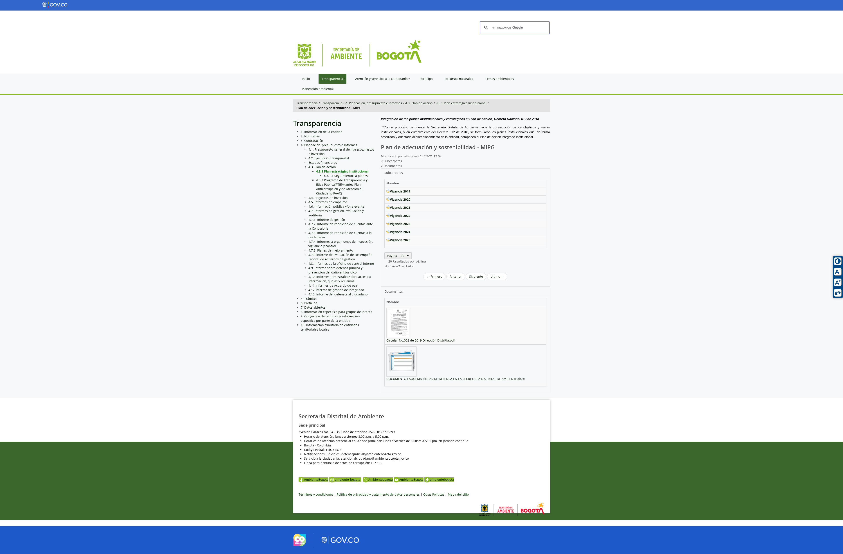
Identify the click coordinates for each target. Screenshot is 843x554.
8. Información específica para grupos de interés (336, 312)
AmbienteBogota (316, 479)
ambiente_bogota (348, 479)
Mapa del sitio (458, 494)
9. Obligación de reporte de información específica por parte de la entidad (330, 318)
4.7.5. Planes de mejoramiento (330, 250)
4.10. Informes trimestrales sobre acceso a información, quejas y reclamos (339, 279)
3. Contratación (312, 140)
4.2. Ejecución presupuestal (328, 158)
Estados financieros (322, 162)
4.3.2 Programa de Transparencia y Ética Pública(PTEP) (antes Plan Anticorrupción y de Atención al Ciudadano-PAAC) (341, 186)
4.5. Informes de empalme (327, 202)
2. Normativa (310, 136)
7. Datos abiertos (313, 307)
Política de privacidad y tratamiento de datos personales (378, 494)
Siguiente (476, 276)
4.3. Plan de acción (419, 103)
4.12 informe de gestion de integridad (336, 290)
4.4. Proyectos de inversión (328, 198)
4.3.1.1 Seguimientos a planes (346, 176)
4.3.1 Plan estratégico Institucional (461, 103)
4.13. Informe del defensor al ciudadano (337, 294)
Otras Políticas (433, 494)
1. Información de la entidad (321, 132)
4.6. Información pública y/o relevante (336, 206)
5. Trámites (309, 299)
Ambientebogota (380, 479)
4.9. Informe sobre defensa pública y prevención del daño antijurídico (335, 270)
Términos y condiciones (316, 494)
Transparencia (307, 103)
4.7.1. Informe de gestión (326, 220)
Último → (497, 276)
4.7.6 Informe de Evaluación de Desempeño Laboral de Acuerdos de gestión (340, 257)
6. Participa (309, 303)
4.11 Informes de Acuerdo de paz (332, 285)
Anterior (456, 276)
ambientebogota (442, 479)
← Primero (434, 276)
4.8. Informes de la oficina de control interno (341, 263)
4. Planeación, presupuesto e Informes (374, 103)
